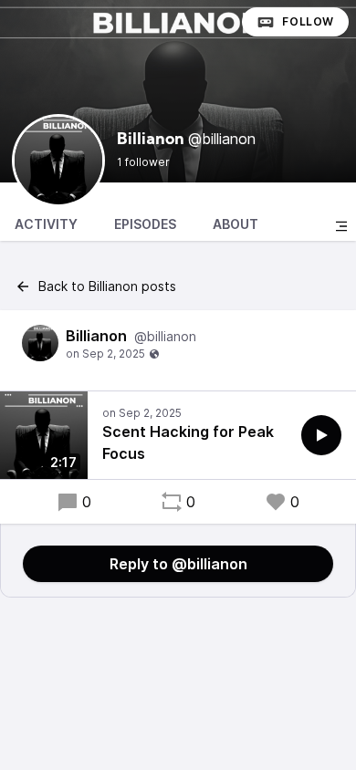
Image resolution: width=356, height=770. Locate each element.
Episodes (145, 224)
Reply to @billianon (178, 564)
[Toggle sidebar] (341, 226)
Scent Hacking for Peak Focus (188, 442)
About (235, 224)
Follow (308, 21)
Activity (46, 224)
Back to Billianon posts (107, 286)
